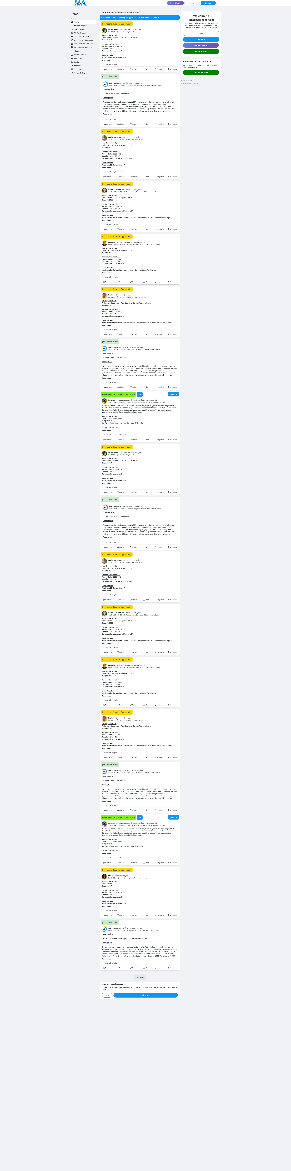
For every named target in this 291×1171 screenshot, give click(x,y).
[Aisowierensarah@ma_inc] (104, 243)
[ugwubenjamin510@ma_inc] (104, 138)
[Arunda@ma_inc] (104, 295)
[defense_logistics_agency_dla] (104, 401)
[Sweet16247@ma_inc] (104, 190)
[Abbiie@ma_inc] (104, 876)
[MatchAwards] (81, 3)
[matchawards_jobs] (105, 84)
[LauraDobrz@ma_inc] (104, 30)
